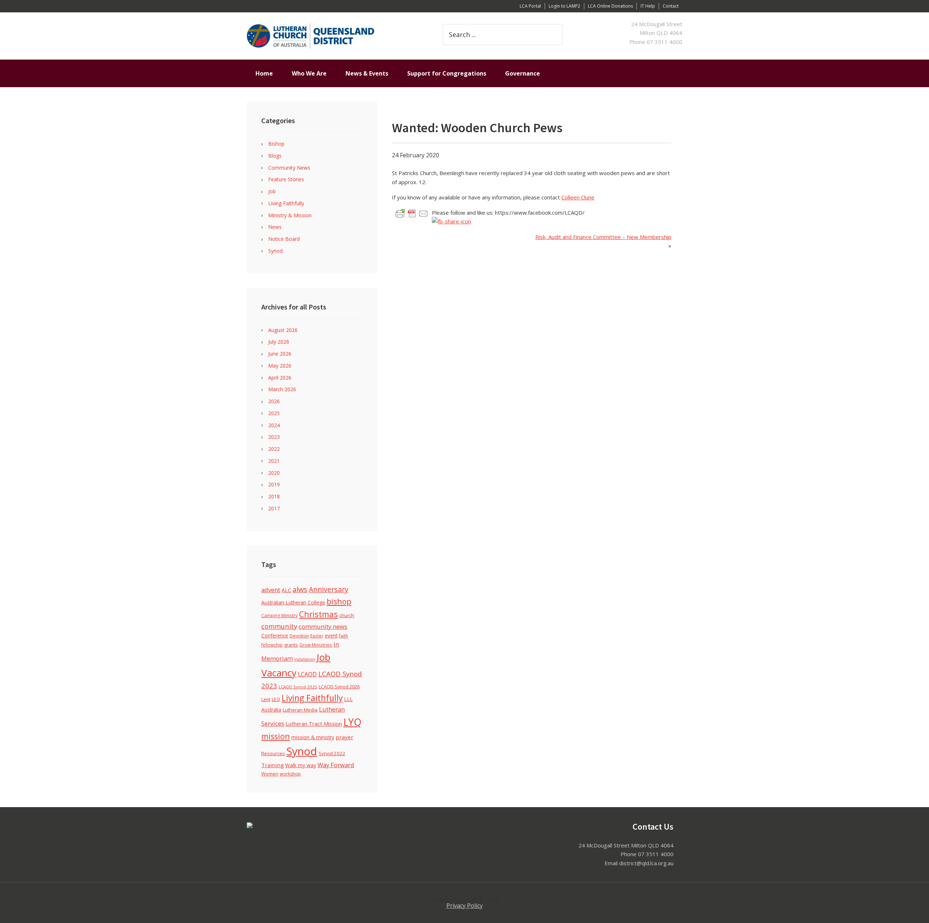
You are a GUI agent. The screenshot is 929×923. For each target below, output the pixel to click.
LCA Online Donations (610, 6)
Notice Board (284, 238)
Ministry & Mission (290, 215)
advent (270, 590)
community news (323, 626)
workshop (290, 774)
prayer (344, 737)
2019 (274, 484)
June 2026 (279, 353)
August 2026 (283, 330)
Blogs (275, 155)
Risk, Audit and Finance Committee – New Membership (603, 236)
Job (272, 191)
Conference (274, 635)
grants (291, 644)
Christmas (318, 613)
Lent (265, 699)
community (279, 626)
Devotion (299, 636)
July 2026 (278, 341)
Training (272, 765)
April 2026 (279, 377)
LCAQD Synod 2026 (339, 686)
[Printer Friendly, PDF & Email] (412, 213)
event (331, 635)
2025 (274, 413)
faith (343, 636)
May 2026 (279, 365)
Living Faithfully (286, 203)
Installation (304, 659)
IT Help (648, 6)
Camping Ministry (279, 615)
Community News (289, 167)
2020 (274, 472)
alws (299, 589)
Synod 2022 (332, 753)
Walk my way (300, 765)
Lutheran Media (300, 710)
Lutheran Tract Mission (314, 723)
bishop (339, 601)
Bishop (276, 143)
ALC (286, 590)
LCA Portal (530, 6)
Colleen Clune (577, 197)
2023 (274, 436)
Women (269, 773)
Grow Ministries (315, 645)
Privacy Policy (464, 906)
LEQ (276, 699)
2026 (274, 401)
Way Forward (336, 765)
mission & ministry (312, 737)
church (346, 615)
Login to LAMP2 (564, 6)
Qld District (334, 36)
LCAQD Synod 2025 (298, 686)
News (275, 226)
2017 (274, 508)
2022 (274, 448)
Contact (671, 6)
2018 (274, 496)
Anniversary (328, 589)
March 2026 (282, 389)
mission (275, 736)
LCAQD (307, 674)
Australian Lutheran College (293, 602)
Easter (316, 636)
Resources (273, 753)
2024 (274, 425)
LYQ (352, 722)
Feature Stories (286, 179)
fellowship (272, 645)
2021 (274, 460)
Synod (275, 250)
